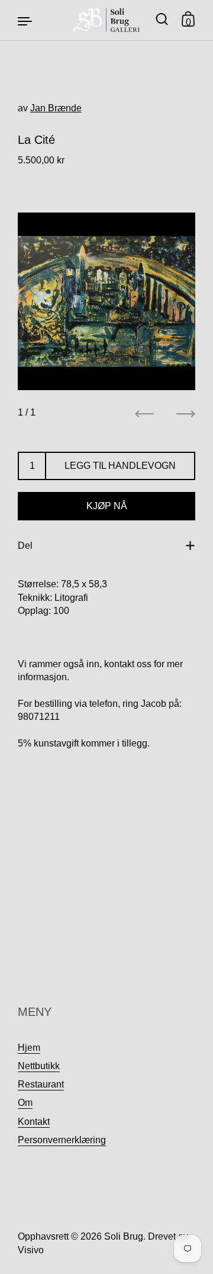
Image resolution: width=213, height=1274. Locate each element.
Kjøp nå (106, 506)
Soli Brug (123, 1236)
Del (25, 546)
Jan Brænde (56, 108)
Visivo (31, 1250)
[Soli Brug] (106, 20)
